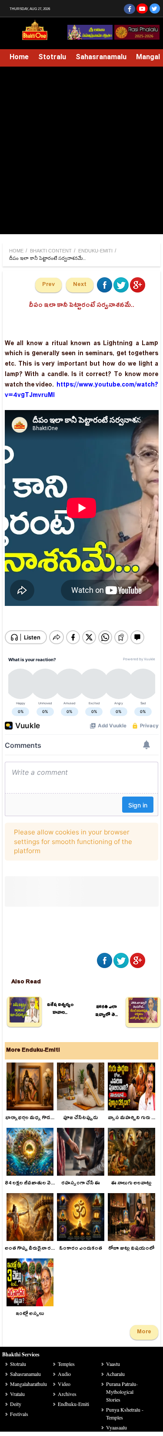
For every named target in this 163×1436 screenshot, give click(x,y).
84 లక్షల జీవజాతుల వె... (30, 1184)
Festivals (19, 1413)
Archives (67, 1393)
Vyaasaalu (116, 1427)
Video (64, 1383)
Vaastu (113, 1363)
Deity (15, 1403)
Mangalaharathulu (28, 1383)
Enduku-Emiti (95, 251)
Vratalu (17, 1393)
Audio (64, 1373)
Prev (48, 285)
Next (79, 285)
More (144, 1332)
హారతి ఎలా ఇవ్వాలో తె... (106, 1011)
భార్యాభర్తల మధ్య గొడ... (29, 1118)
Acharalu (115, 1373)
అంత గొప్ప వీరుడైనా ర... (30, 1249)
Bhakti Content (51, 251)
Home (19, 57)
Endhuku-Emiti (73, 1403)
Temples (66, 1363)
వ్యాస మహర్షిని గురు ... (131, 1118)
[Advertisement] (81, 152)
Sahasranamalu (101, 57)
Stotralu (52, 57)
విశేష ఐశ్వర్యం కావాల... (60, 1009)
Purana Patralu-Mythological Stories (122, 1391)
